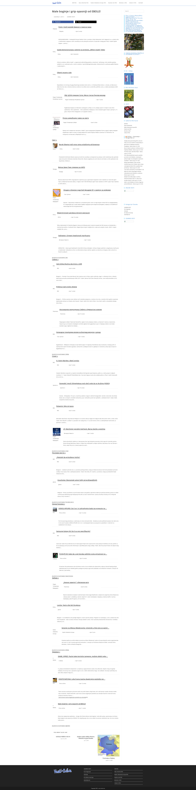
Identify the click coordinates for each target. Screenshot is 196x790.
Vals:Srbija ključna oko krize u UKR (69, 264)
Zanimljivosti (127, 214)
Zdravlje (126, 211)
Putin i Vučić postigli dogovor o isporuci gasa (74, 27)
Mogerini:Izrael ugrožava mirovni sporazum (73, 213)
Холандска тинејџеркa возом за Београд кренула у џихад (78, 332)
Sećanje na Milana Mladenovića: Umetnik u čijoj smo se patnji (85, 628)
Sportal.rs (55, 385)
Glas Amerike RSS (128, 125)
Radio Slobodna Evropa (55, 631)
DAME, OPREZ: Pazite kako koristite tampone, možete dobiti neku (83, 656)
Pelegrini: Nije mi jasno (65, 406)
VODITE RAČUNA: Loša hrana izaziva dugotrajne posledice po (81, 679)
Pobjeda (55, 29)
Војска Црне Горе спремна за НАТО (71, 167)
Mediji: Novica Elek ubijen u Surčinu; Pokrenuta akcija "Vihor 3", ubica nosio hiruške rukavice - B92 (133, 178)
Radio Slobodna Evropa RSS (130, 127)
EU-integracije (127, 209)
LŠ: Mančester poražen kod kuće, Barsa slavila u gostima (84, 429)
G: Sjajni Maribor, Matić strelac (67, 361)
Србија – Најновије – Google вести (133, 137)
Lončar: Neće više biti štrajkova (68, 605)
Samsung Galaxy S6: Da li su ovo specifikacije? (73, 531)
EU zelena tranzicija (128, 212)
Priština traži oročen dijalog (66, 287)
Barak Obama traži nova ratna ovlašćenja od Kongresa (79, 144)
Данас (54, 482)
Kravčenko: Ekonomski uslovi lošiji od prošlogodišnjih (77, 480)
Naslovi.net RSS (127, 129)
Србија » (55, 259)
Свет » (54, 140)
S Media (55, 559)
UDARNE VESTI (71, 17)
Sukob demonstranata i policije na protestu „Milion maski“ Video (81, 50)
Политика (55, 311)
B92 (54, 266)
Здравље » (56, 652)
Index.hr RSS (127, 132)
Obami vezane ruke (64, 72)
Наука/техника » (58, 504)
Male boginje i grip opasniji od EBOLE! (72, 704)
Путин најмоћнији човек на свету (76, 118)
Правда (55, 169)
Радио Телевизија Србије (56, 127)
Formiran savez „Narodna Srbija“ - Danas (133, 151)
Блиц (54, 51)
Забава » (55, 578)
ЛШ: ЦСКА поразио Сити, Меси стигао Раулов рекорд (84, 95)
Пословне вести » (59, 453)
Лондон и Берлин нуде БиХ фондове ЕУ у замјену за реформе (87, 190)
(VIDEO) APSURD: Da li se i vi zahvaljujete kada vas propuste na (82, 508)
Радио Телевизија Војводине (56, 199)
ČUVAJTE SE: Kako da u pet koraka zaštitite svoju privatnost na (83, 554)
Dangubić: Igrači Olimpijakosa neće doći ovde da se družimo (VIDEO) (84, 383)
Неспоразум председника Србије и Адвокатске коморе (80, 309)
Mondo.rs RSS (127, 131)
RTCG (54, 214)
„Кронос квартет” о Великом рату (76, 582)
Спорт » (55, 356)
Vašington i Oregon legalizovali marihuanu (74, 236)
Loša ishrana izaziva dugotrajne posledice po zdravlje (72, 697)
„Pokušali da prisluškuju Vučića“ (68, 457)
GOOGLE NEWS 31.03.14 (63, 736)
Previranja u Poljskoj (109, 758)
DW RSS (126, 123)
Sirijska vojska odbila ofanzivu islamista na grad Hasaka (85, 737)
